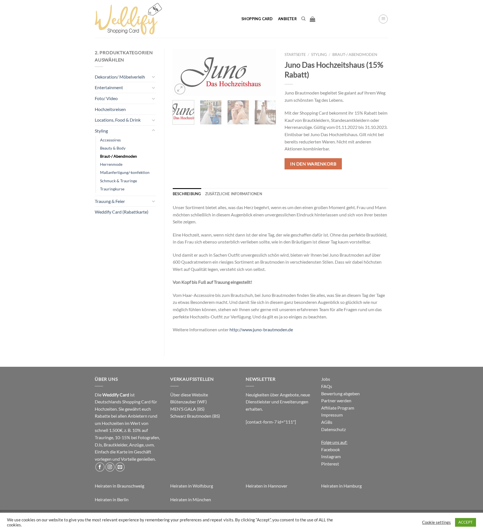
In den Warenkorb (313, 163)
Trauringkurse (112, 188)
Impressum (332, 414)
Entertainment (109, 87)
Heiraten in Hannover (266, 485)
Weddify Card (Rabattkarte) (121, 211)
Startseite (295, 54)
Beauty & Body (113, 148)
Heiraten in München (190, 499)
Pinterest (330, 463)
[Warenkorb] (312, 19)
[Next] (267, 73)
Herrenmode (111, 164)
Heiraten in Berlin (112, 499)
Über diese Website (189, 394)
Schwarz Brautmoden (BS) (195, 415)
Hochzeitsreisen (110, 109)
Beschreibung (187, 193)
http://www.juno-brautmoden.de (261, 329)
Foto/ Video (106, 98)
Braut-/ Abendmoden (118, 156)
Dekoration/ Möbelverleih (120, 76)
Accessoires (110, 140)
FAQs (326, 386)
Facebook (330, 449)
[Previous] (182, 73)
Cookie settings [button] (436, 522)
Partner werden (336, 400)
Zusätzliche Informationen (233, 193)
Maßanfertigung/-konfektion (125, 172)
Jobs (325, 379)
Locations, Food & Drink (118, 119)
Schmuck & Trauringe (118, 180)
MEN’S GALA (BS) (187, 409)
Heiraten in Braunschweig (119, 485)
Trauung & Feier (110, 201)
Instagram (331, 456)
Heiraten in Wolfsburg (191, 485)
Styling (101, 130)
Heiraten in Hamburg (341, 485)
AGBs (326, 422)
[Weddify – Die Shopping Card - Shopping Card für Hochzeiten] (163, 19)
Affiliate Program (337, 407)
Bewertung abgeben (340, 393)
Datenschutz (333, 429)
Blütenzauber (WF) (188, 401)
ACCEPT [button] (465, 522)
